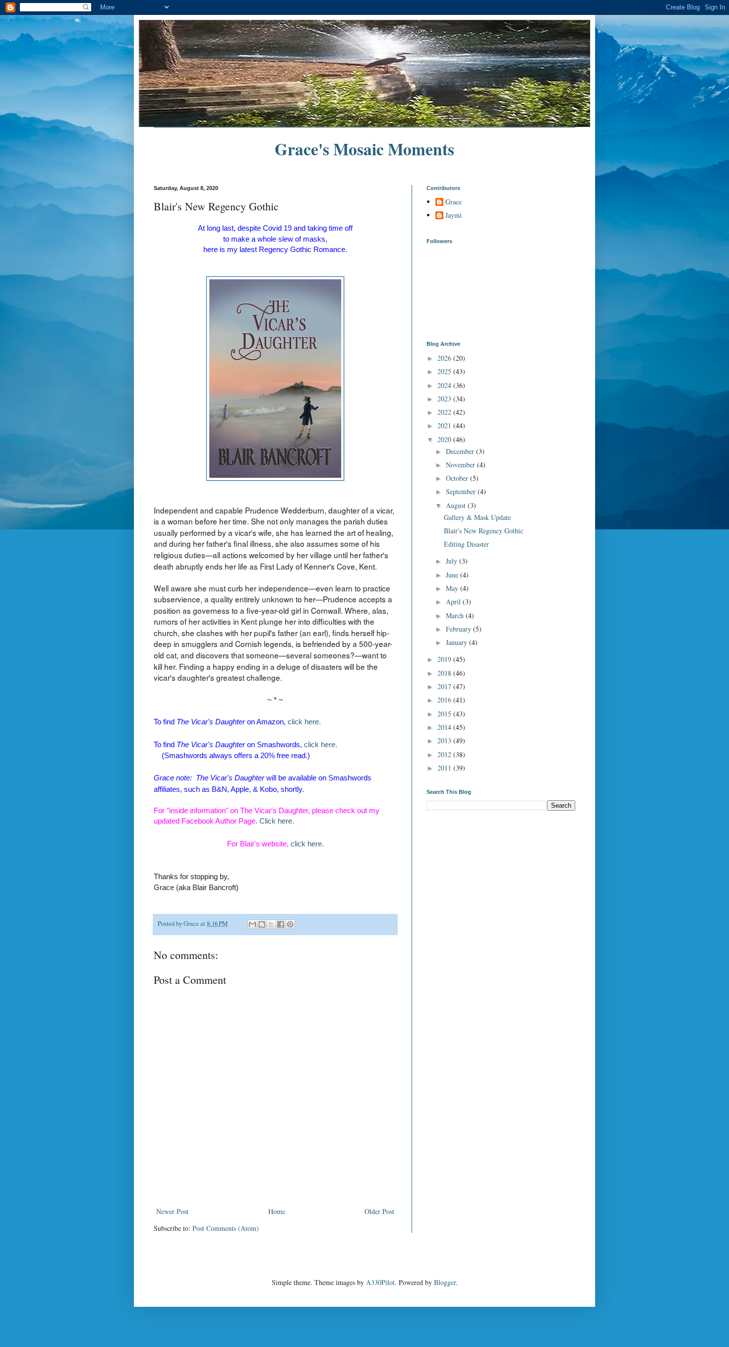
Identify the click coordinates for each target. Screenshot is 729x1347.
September (462, 491)
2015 (445, 713)
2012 (445, 754)
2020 (445, 439)
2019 (445, 659)
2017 (445, 686)
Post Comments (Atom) (225, 1228)
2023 (445, 398)
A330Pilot (380, 1282)
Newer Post (172, 1211)
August (457, 505)
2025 (445, 371)
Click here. (276, 821)
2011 (445, 767)
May (453, 588)
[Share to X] (271, 924)
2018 (445, 673)
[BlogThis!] (262, 924)
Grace (453, 202)
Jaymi (453, 215)
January (457, 642)
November (461, 464)
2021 (445, 425)
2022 (445, 412)
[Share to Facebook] (281, 924)
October (458, 478)
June (453, 574)
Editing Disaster (466, 544)
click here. (304, 721)
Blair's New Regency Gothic (483, 530)
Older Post (379, 1211)
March (456, 615)
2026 (445, 358)
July (452, 561)
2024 (445, 385)
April (454, 601)
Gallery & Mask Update (477, 517)
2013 (445, 740)
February (459, 629)
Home (276, 1211)
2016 (445, 700)
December (461, 451)
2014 (445, 727)
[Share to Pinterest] (290, 924)
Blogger (445, 1282)
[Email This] (252, 924)
